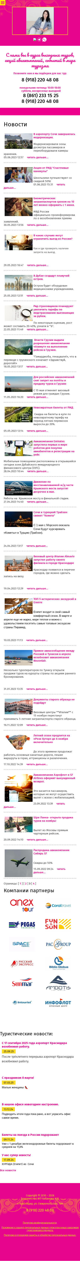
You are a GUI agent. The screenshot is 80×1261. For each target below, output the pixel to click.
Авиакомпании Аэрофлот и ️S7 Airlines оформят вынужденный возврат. (54, 778)
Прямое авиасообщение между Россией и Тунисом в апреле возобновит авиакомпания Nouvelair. (53, 655)
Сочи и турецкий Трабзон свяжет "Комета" (50, 514)
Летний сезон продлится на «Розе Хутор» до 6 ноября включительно (51, 739)
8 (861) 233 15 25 (41, 95)
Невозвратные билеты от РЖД (53, 407)
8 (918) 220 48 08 (40, 80)
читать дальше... (37, 157)
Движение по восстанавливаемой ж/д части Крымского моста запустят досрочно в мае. (53, 486)
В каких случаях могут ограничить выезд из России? (52, 237)
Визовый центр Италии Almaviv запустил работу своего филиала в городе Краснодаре (54, 560)
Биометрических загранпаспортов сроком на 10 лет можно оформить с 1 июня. (54, 202)
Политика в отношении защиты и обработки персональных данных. (40, 1235)
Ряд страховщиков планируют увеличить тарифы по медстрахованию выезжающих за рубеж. (53, 311)
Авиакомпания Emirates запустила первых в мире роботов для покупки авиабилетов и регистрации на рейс (53, 448)
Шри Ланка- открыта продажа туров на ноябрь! (53, 819)
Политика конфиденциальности (40, 1222)
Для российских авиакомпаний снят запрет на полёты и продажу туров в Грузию (53, 380)
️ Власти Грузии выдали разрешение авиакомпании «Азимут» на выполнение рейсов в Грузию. (51, 345)
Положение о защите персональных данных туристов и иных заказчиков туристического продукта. (40, 1228)
